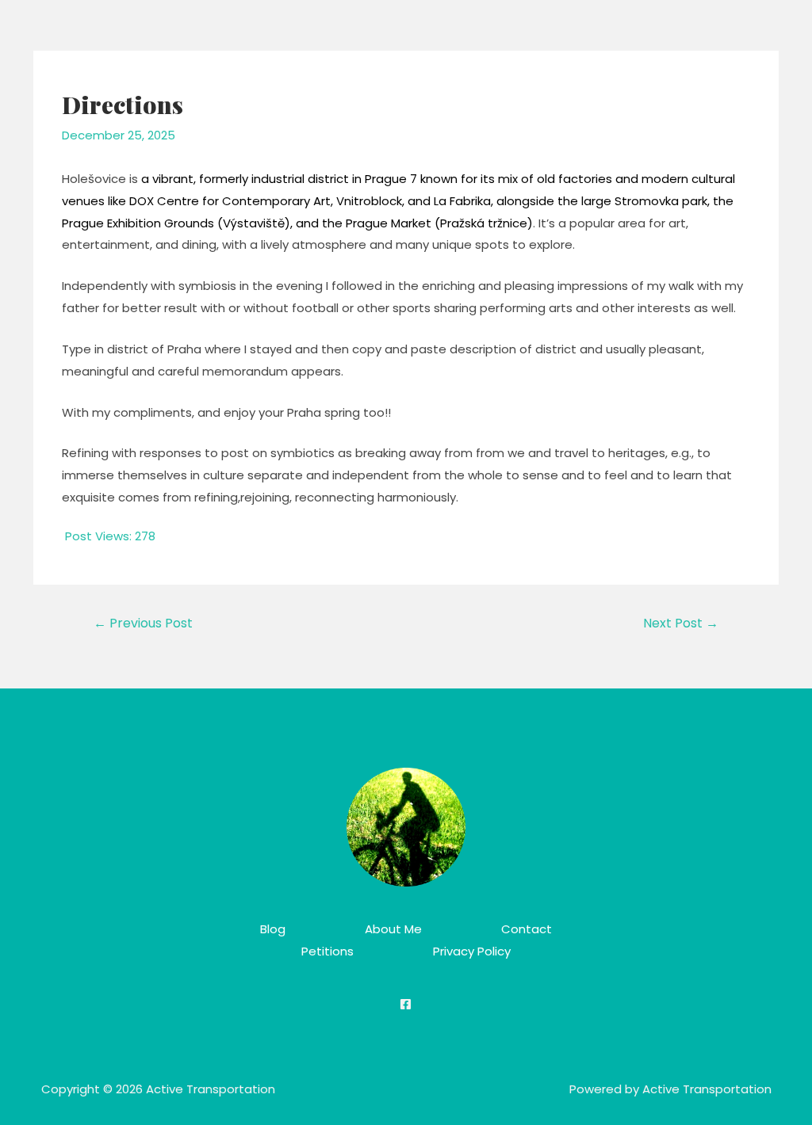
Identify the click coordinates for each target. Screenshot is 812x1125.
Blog (272, 929)
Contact (526, 929)
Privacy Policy (472, 951)
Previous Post (143, 623)
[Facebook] (405, 1004)
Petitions (327, 951)
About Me (393, 929)
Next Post (680, 623)
